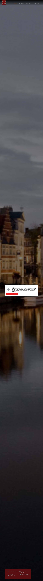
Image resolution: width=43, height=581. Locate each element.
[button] (32, 294)
